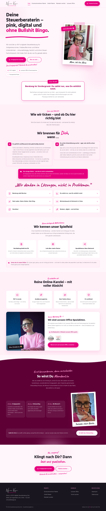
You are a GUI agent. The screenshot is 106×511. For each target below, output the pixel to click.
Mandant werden (61, 3)
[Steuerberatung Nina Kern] (12, 3)
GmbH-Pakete (51, 3)
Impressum (94, 492)
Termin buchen (93, 4)
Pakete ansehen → (63, 469)
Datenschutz (95, 495)
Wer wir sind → (34, 60)
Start (29, 3)
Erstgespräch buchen (17, 60)
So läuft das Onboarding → (87, 433)
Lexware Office (71, 3)
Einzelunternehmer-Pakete (39, 3)
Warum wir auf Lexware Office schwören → (63, 345)
